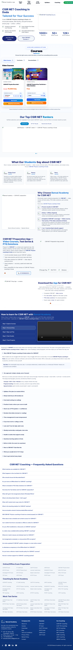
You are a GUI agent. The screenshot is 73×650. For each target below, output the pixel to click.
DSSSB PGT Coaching (49, 586)
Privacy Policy (25, 634)
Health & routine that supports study (14, 434)
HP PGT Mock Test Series (8, 604)
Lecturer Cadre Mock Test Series (36, 604)
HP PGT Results (34, 123)
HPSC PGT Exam (62, 570)
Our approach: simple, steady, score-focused (16, 373)
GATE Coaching (48, 582)
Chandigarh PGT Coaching (6, 589)
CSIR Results (25, 123)
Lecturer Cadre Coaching (36, 586)
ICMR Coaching (60, 634)
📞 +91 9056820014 (23, 273)
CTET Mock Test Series (63, 611)
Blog (23, 630)
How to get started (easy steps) (13, 456)
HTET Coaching (20, 592)
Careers (24, 626)
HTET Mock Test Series (21, 611)
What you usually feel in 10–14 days (14, 452)
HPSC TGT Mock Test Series (63, 608)
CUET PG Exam (33, 567)
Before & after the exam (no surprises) (15, 443)
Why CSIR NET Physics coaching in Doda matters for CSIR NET (21, 353)
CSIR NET (41, 623)
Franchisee (24, 628)
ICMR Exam (42, 632)
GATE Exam (47, 567)
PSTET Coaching (48, 592)
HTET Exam (19, 575)
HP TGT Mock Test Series (22, 608)
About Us (24, 623)
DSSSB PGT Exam (48, 570)
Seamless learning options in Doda (13, 439)
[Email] (16, 645)
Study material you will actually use (13, 395)
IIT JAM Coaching (20, 582)
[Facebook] (2, 645)
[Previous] (3, 139)
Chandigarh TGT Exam (49, 572)
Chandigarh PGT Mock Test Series (8, 608)
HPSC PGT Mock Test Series (63, 604)
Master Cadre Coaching (35, 589)
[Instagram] (6, 645)
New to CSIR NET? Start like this (13, 447)
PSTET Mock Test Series (50, 611)
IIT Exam (41, 626)
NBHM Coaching (60, 639)
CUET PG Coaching (34, 582)
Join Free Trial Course (9, 38)
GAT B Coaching (60, 628)
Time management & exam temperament (15, 417)
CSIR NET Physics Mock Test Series (64, 600)
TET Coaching (6, 592)
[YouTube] (9, 645)
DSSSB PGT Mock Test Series (49, 604)
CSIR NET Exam (6, 567)
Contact (24, 639)
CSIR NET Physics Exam (64, 567)
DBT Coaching (60, 632)
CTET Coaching (62, 592)
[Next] (69, 139)
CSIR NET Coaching (7, 582)
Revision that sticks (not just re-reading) (15, 413)
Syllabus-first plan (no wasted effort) (14, 391)
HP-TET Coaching (34, 592)
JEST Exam (42, 634)
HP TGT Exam (19, 572)
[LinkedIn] (12, 645)
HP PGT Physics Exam (21, 570)
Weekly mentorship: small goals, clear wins (16, 430)
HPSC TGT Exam (62, 572)
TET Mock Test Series (8, 611)
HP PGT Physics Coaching (22, 586)
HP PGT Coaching (7, 586)
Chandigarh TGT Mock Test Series (49, 608)
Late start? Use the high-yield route (14, 426)
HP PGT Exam (6, 570)
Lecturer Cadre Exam (35, 570)
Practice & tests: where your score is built (15, 404)
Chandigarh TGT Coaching (48, 589)
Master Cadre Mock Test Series (36, 608)
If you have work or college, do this (13, 421)
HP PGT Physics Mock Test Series (21, 604)
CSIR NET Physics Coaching (62, 583)
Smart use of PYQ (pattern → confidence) (15, 408)
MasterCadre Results (47, 123)
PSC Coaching (60, 630)
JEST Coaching (60, 637)
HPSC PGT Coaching (63, 586)
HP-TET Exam (33, 575)
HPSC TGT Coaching (63, 589)
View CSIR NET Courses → (26, 38)
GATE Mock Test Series (49, 600)
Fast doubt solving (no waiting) (12, 400)
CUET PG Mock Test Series (35, 600)
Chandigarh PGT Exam (8, 572)
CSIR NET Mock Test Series (7, 600)
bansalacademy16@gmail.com (11, 638)
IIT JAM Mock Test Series (22, 600)
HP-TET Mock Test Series (36, 611)
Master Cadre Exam (35, 572)
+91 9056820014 (7, 636)
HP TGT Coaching (20, 589)
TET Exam (5, 575)
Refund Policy (25, 637)
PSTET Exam (47, 575)
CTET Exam (61, 575)
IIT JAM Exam (19, 567)
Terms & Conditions (27, 632)
